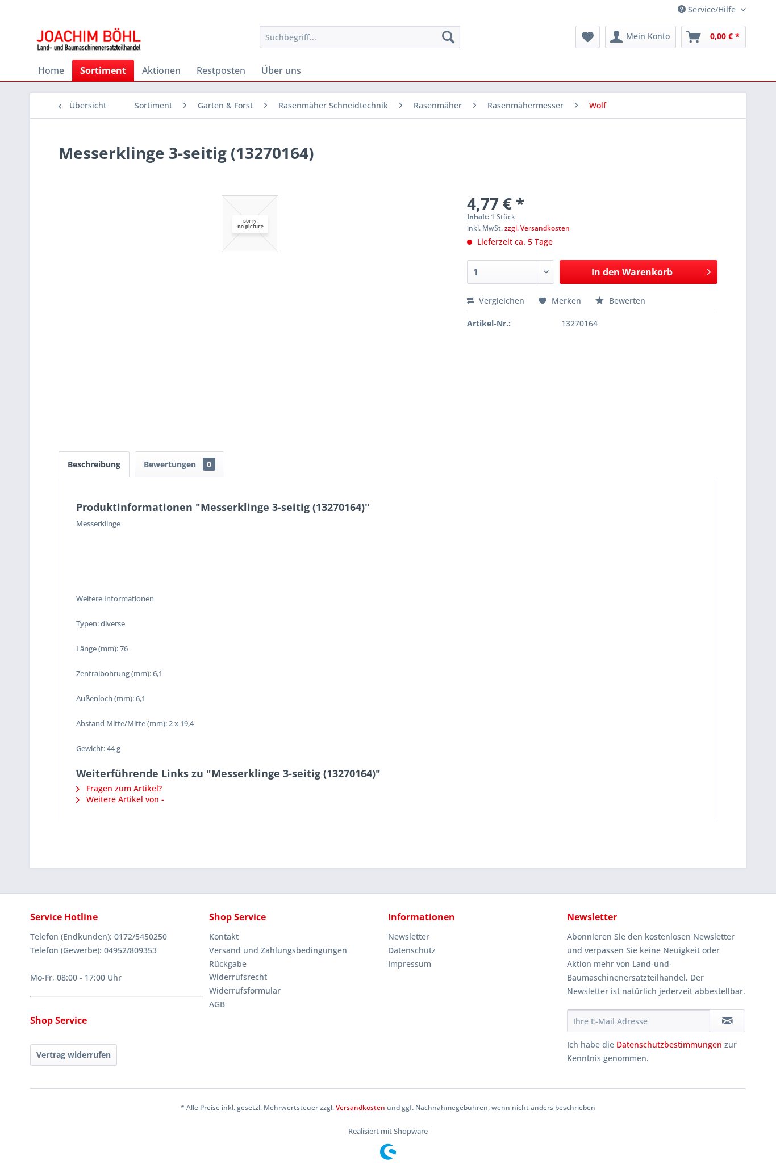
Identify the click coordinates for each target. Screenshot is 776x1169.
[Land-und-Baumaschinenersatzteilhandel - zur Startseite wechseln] (88, 40)
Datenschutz (412, 950)
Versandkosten (360, 1107)
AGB (217, 1004)
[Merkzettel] (587, 37)
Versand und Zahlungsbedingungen (278, 950)
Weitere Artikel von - (124, 799)
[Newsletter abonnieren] (727, 1020)
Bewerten (626, 300)
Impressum (409, 963)
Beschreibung (94, 464)
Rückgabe (228, 963)
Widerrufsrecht (238, 976)
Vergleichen (500, 300)
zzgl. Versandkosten (537, 228)
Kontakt (224, 936)
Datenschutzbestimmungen (669, 1044)
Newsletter (408, 936)
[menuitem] (360, 37)
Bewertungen (177, 464)
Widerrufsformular (245, 990)
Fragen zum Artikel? (123, 788)
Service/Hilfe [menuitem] (712, 9)
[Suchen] (448, 37)
